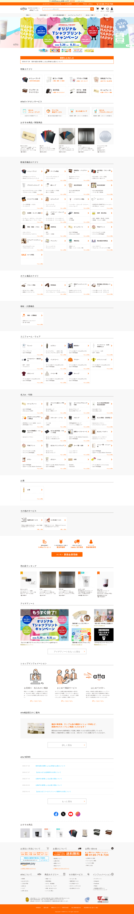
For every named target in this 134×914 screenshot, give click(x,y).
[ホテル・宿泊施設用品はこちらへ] (79, 91)
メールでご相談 (90, 863)
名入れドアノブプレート (52, 437)
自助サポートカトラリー (29, 320)
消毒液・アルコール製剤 (99, 220)
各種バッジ (72, 246)
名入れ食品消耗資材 (74, 190)
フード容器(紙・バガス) (29, 204)
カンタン (67, 554)
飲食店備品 (43, 15)
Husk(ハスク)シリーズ (75, 290)
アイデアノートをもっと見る (67, 651)
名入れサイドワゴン (74, 176)
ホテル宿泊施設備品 (58, 15)
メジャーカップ (73, 206)
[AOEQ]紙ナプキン (28, 424)
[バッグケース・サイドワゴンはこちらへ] (31, 91)
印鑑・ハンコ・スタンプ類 (76, 248)
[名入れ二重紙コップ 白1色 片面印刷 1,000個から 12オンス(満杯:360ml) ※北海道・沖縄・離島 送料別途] (37, 833)
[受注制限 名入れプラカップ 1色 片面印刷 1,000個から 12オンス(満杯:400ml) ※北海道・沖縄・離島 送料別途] (61, 833)
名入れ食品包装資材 (98, 190)
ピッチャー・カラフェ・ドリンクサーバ (33, 218)
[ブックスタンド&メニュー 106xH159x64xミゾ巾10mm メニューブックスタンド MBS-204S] (84, 833)
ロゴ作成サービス (74, 883)
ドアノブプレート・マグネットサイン (56, 292)
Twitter (95, 886)
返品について (57, 865)
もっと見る (40, 180)
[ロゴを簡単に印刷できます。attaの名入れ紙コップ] (79, 112)
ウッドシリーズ (50, 204)
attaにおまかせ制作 (74, 234)
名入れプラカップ (74, 409)
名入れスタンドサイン (98, 423)
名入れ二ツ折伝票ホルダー (53, 438)
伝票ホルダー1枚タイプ (99, 178)
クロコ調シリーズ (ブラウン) (101, 292)
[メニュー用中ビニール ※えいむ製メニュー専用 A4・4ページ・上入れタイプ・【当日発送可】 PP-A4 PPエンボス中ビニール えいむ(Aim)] (86, 136)
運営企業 (46, 907)
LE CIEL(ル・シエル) (98, 206)
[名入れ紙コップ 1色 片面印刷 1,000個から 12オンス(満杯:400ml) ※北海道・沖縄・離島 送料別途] (25, 833)
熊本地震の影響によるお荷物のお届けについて (47, 61)
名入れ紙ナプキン (97, 409)
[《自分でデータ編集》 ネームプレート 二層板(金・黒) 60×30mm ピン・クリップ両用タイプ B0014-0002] (28, 136)
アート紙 (48, 423)
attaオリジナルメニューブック (31, 178)
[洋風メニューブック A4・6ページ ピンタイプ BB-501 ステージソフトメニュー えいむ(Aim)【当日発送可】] (48, 136)
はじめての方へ (46, 4)
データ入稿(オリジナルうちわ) (101, 465)
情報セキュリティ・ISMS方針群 (59, 907)
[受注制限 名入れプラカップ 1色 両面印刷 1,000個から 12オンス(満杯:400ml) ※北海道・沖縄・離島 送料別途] (49, 833)
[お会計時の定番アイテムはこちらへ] (55, 91)
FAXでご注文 (89, 865)
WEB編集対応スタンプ (75, 423)
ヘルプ (77, 4)
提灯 (47, 232)
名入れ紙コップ (50, 409)
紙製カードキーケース (29, 292)
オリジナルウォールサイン (30, 234)
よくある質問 (68, 4)
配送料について (58, 858)
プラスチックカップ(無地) (30, 192)
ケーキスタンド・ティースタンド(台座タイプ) (56, 220)
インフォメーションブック (53, 290)
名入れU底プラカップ (75, 411)
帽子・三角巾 (26, 365)
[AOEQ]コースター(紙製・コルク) (32, 423)
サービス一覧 (57, 4)
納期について (57, 863)
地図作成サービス (74, 881)
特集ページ (48, 878)
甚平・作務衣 (96, 352)
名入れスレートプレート (99, 438)
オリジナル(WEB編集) (98, 234)
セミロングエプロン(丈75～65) (54, 352)
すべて (106, 15)
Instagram (96, 881)
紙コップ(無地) (50, 192)
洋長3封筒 (72, 466)
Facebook (96, 883)
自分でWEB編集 (73, 232)
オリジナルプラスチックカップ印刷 (32, 190)
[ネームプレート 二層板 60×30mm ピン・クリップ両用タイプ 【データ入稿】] (28, 580)
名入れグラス (49, 451)
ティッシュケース (50, 246)
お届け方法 (56, 861)
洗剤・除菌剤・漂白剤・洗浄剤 (101, 218)
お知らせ (24, 886)
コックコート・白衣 (98, 351)
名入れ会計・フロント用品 (100, 176)
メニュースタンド (50, 178)
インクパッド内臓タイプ (75, 424)
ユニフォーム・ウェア (51, 886)
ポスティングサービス (75, 886)
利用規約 (38, 907)
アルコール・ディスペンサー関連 (101, 248)
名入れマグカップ (50, 452)
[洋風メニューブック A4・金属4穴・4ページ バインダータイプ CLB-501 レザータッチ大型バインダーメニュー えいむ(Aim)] (67, 136)
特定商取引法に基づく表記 (91, 907)
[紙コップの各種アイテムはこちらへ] (55, 79)
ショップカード (73, 451)
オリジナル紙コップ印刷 (52, 190)
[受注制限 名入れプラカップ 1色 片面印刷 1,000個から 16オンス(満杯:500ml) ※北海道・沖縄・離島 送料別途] (86, 580)
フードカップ (26, 206)
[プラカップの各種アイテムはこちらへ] (79, 79)
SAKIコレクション (74, 178)
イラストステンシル (28, 248)
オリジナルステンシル (29, 246)
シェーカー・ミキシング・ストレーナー (79, 204)
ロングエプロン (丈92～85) (54, 351)
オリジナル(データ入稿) (99, 232)
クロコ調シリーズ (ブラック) (101, 290)
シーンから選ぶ (49, 890)
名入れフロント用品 (28, 290)
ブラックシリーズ (50, 206)
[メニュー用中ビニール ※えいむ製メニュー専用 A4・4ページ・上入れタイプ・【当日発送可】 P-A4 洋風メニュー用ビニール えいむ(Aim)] (48, 580)
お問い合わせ (25, 890)
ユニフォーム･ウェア (74, 15)
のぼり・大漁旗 (50, 234)
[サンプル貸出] (55, 112)
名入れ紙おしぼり (97, 411)
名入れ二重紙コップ (51, 411)
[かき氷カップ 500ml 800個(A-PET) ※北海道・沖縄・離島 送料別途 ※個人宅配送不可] (105, 136)
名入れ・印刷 (89, 15)
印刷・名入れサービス (51, 888)
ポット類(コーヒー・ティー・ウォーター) (33, 220)
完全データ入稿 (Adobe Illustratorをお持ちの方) (79, 437)
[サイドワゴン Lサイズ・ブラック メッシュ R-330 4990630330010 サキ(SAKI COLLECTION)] (96, 833)
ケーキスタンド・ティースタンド (55, 218)
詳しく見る (40, 529)
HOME (23, 878)
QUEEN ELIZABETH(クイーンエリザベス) (103, 204)
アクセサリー (26, 366)
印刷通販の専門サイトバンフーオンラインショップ (100, 888)
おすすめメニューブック (29, 176)
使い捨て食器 (26, 322)
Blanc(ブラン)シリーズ (75, 292)
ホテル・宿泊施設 (50, 883)
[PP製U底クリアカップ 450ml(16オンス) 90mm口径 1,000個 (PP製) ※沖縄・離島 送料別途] (105, 580)
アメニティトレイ (50, 248)
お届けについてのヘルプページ (61, 868)
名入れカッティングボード (100, 437)
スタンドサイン (27, 232)
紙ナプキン (72, 192)
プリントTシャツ (27, 351)
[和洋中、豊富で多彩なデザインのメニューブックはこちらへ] (31, 79)
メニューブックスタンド (52, 176)
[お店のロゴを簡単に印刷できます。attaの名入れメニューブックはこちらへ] (31, 112)
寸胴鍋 (71, 218)
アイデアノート (98, 878)
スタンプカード (73, 452)
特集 (27, 15)
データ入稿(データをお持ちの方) (78, 351)
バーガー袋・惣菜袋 (98, 192)
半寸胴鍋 (71, 220)
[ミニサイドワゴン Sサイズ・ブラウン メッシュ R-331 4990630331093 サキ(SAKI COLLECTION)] (108, 833)
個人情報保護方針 (76, 907)
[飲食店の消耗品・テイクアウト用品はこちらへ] (103, 79)
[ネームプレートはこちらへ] (103, 91)
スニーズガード (97, 246)
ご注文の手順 (25, 883)
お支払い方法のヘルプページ (29, 868)
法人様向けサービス (75, 888)
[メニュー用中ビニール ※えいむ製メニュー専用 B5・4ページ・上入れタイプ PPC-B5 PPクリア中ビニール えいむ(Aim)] (67, 580)
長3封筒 (71, 465)
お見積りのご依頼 (90, 858)
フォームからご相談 (91, 860)
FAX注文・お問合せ (88, 4)
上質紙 (48, 424)
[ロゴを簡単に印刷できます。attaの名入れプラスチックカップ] (103, 112)
